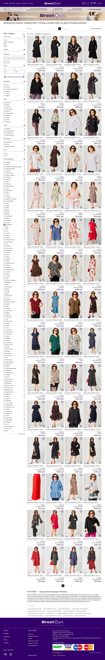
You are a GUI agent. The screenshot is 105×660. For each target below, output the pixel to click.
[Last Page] (67, 28)
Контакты (24, 3)
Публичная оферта (33, 636)
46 (5, 58)
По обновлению (97, 28)
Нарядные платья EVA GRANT (54, 611)
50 (12, 58)
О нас (5, 639)
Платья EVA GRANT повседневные (36, 613)
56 (23, 58)
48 (8, 58)
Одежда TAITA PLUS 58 (80, 615)
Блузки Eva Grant (51, 613)
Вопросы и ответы (33, 643)
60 (8, 62)
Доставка (12, 3)
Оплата (18, 3)
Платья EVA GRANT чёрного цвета (53, 615)
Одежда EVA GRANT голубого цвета (36, 611)
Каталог (6, 3)
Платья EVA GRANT (81, 611)
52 (16, 58)
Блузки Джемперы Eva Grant (34, 608)
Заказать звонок (95, 9)
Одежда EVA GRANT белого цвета (65, 613)
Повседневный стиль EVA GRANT (80, 608)
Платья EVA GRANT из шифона (35, 615)
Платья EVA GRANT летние (50, 608)
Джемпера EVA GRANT (69, 611)
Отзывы (30, 3)
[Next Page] (65, 28)
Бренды (6, 633)
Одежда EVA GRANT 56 (64, 608)
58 (5, 62)
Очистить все (46, 34)
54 (19, 58)
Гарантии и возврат (33, 640)
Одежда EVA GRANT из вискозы (82, 613)
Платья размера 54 (67, 615)
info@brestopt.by (32, 655)
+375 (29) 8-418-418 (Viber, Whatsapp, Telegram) (75, 9)
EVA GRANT (37, 34)
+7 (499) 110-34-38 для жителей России (57, 9)
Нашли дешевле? (33, 645)
